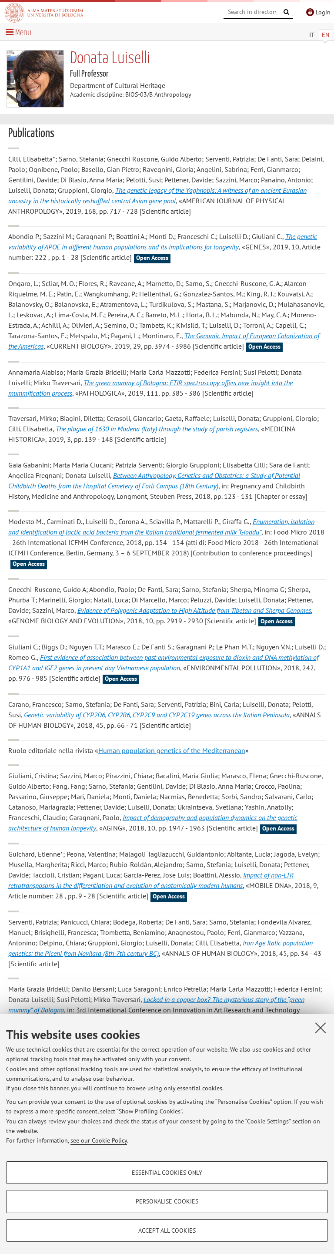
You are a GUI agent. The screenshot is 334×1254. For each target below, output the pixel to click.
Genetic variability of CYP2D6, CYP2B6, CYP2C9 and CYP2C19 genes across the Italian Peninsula (157, 714)
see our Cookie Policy (98, 1140)
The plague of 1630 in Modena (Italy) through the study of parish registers (157, 428)
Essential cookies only (167, 1173)
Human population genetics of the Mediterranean (171, 750)
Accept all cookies (167, 1230)
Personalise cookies (167, 1201)
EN (325, 35)
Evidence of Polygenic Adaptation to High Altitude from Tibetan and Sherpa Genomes (194, 610)
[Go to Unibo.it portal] (44, 12)
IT (311, 35)
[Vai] (286, 12)
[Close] (320, 1028)
